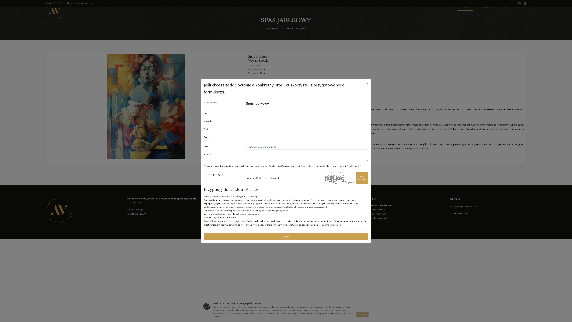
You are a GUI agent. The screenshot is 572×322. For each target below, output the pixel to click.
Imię (205, 113)
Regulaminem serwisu (330, 224)
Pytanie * (208, 154)
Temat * (207, 146)
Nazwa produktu (211, 102)
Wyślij (286, 236)
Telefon (207, 129)
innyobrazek (362, 178)
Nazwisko (208, 121)
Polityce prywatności (253, 224)
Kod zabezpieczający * (214, 174)
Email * (207, 137)
